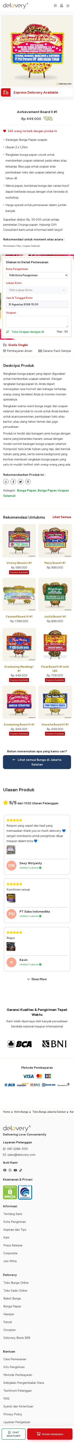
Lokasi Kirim (14, 283)
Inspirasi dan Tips (14, 1229)
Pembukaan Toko (12, 246)
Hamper (8, 1314)
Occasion (9, 1330)
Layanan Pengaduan (16, 1422)
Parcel (7, 1322)
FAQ (6, 1398)
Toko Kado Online (15, 1290)
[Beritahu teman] (6, 481)
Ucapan (11, 312)
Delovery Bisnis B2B (16, 1338)
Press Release (12, 1245)
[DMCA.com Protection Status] (10, 1192)
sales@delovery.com (21, 1155)
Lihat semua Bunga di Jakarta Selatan (39, 762)
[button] (37, 290)
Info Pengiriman (14, 1367)
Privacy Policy (12, 1414)
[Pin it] (28, 481)
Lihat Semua (62, 517)
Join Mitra (10, 1261)
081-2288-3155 (17, 1149)
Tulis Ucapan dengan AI (27, 332)
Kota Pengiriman (17, 269)
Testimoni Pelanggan (17, 1390)
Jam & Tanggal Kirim (19, 298)
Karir (6, 1237)
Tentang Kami (12, 1214)
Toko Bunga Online (16, 1283)
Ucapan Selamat (31, 246)
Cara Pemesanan (14, 1359)
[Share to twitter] (13, 481)
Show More (39, 979)
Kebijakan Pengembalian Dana (23, 1383)
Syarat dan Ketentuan (18, 1406)
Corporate (10, 1253)
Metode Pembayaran (17, 1375)
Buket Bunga (12, 1298)
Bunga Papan (26, 490)
